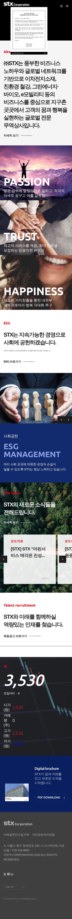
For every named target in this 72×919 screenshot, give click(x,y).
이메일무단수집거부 (16, 834)
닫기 (45, 53)
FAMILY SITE (10, 887)
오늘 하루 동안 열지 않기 (18, 53)
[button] (61, 419)
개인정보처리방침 (43, 834)
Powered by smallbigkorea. (20, 898)
